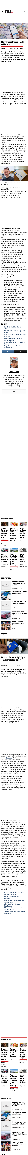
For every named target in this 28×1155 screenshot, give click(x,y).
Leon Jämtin (20, 48)
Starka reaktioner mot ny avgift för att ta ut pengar (23, 532)
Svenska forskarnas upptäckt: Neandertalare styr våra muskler (4, 533)
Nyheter (3, 48)
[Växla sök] (24, 11)
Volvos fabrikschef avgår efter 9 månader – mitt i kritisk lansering (13, 559)
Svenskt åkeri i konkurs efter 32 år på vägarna (23, 557)
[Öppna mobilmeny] (2, 11)
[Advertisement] (14, 78)
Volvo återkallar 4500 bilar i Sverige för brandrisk (4, 557)
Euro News (9, 758)
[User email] (14, 391)
